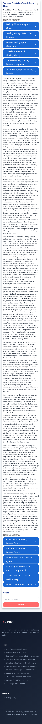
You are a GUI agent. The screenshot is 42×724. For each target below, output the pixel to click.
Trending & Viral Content (15, 683)
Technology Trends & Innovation (18, 677)
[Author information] (37, 4)
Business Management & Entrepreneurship (22, 656)
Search (21, 604)
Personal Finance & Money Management (21, 666)
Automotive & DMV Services (16, 652)
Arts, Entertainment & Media (16, 649)
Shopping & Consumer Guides (17, 673)
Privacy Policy (11, 697)
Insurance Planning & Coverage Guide (20, 670)
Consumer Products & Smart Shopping (20, 659)
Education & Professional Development (21, 663)
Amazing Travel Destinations (17, 680)
